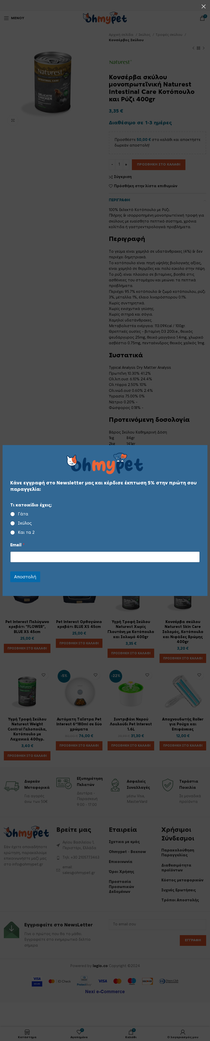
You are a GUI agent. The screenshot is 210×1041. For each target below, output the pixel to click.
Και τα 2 (26, 532)
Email (17, 545)
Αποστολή (25, 577)
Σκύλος (25, 523)
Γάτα (23, 514)
